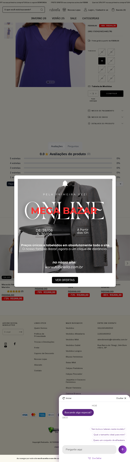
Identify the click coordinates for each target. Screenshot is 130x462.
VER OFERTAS (65, 279)
